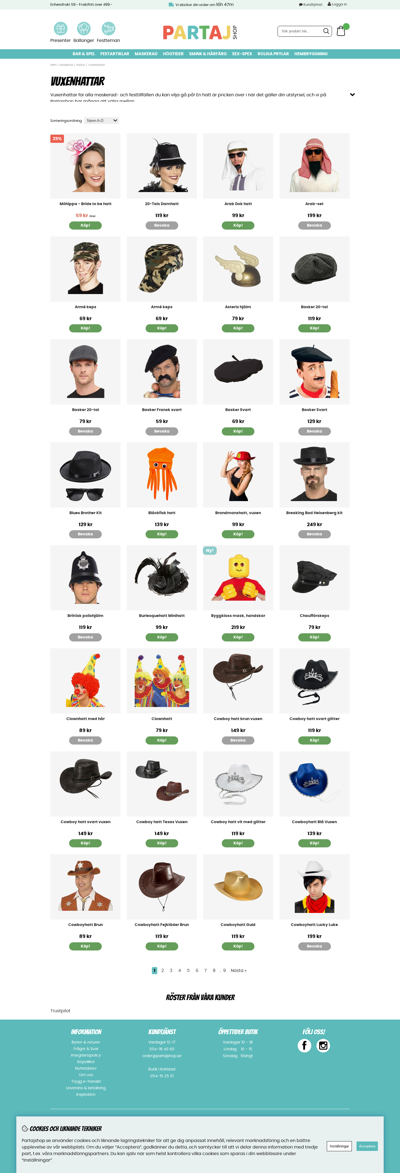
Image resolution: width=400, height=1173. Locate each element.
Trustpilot (60, 1011)
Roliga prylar (273, 54)
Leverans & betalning (86, 1088)
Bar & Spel (84, 54)
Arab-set (314, 204)
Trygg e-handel (86, 1082)
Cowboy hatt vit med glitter (238, 822)
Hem (53, 65)
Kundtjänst (312, 5)
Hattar (80, 65)
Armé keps (85, 307)
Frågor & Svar (86, 1049)
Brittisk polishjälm (85, 616)
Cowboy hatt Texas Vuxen (161, 822)
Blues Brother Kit (85, 513)
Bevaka (162, 225)
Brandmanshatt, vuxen (238, 513)
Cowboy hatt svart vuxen (85, 822)
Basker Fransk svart (162, 410)
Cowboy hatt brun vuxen (238, 719)
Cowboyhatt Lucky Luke (314, 925)
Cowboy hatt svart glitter (315, 719)
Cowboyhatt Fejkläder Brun (162, 925)
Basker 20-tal (314, 307)
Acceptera (367, 1146)
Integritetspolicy (86, 1055)
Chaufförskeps (314, 616)
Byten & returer (86, 1042)
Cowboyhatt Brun (85, 925)
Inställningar (339, 1146)
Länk (61, 25)
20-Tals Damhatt (162, 204)
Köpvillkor (86, 1062)
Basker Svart (238, 410)
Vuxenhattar (96, 65)
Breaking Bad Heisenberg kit (314, 513)
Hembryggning (311, 54)
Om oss (86, 1075)
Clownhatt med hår (85, 719)
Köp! (162, 843)
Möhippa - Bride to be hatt (86, 204)
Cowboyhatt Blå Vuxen (314, 822)
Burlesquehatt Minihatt (162, 616)
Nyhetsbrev (86, 1068)
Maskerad (146, 54)
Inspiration (86, 1095)
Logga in (339, 4)
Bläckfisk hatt (162, 513)
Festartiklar (114, 54)
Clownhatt (162, 719)
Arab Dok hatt (238, 204)
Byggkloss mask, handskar (238, 616)
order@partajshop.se (161, 1056)
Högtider (173, 54)
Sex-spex (242, 54)
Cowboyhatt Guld (238, 925)
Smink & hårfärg (208, 54)
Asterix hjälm (238, 307)
